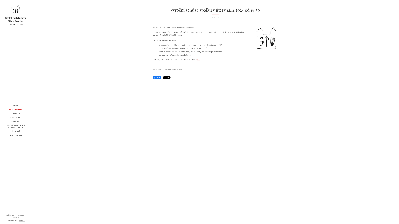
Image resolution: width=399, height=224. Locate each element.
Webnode (22, 221)
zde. (198, 59)
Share (158, 78)
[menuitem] (16, 106)
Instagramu (15, 217)
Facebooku (20, 215)
